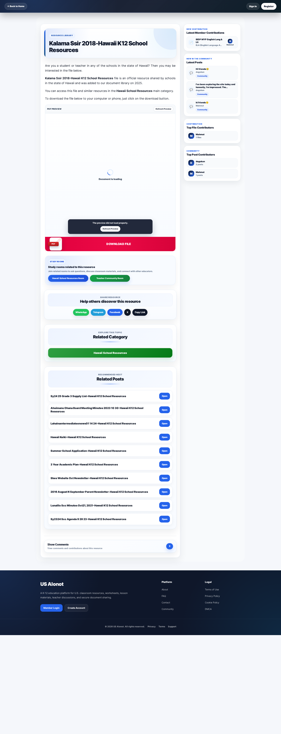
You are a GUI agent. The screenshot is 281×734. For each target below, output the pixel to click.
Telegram (98, 312)
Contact (166, 602)
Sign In (253, 6)
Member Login (51, 607)
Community (202, 76)
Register (269, 6)
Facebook (115, 312)
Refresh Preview (163, 109)
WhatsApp (81, 312)
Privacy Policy (212, 596)
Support (172, 626)
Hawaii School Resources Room (68, 278)
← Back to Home (15, 6)
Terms (162, 626)
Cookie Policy (212, 602)
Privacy (152, 626)
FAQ (164, 596)
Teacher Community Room (109, 278)
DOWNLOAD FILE (118, 244)
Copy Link (140, 312)
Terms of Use (212, 589)
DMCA (208, 609)
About (165, 589)
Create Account (76, 607)
